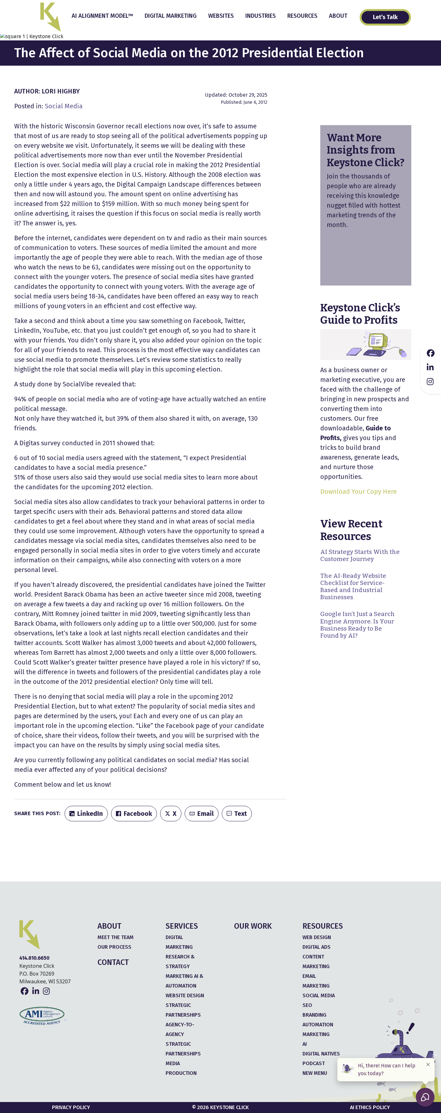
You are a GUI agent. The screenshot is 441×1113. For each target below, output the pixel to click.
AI (305, 1044)
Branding (314, 1015)
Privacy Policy (71, 1107)
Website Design (185, 995)
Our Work (253, 926)
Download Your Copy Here (358, 491)
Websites (221, 15)
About (338, 15)
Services (182, 926)
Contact (113, 962)
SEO (307, 1005)
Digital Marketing (171, 15)
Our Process (114, 947)
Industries (260, 15)
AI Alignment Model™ (102, 15)
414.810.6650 (34, 958)
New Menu (315, 1073)
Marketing (316, 1034)
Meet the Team (115, 937)
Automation (318, 1024)
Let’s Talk (385, 17)
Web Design (317, 937)
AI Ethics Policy (370, 1107)
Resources (302, 15)
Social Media (64, 106)
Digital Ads (317, 947)
